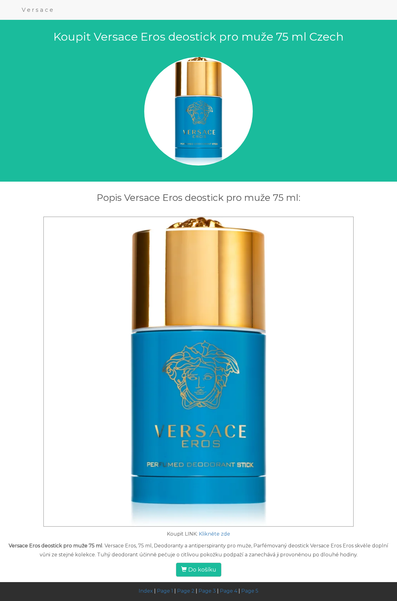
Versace (38, 10)
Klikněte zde (214, 534)
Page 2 (185, 591)
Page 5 (249, 591)
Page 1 (165, 591)
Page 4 (228, 591)
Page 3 (207, 591)
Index (146, 591)
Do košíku (201, 569)
